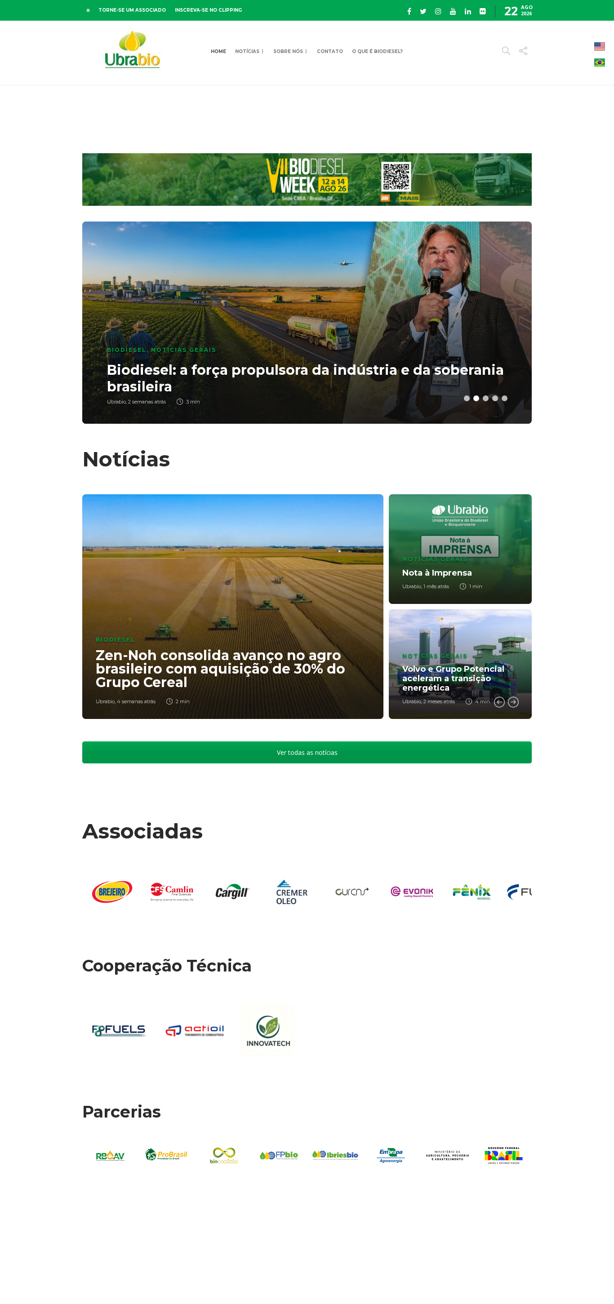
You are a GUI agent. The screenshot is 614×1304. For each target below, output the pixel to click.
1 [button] (467, 398)
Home (218, 51)
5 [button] (504, 398)
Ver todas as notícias (307, 752)
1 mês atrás (436, 586)
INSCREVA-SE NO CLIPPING (208, 10)
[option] (307, 323)
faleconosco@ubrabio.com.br (542, 1272)
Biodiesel (127, 349)
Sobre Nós (288, 51)
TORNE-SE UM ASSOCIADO (132, 10)
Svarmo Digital (331, 1281)
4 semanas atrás (136, 701)
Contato (330, 51)
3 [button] (486, 398)
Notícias (247, 51)
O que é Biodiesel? (377, 51)
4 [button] (495, 398)
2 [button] (476, 398)
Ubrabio (105, 701)
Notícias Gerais (183, 349)
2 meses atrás (439, 701)
